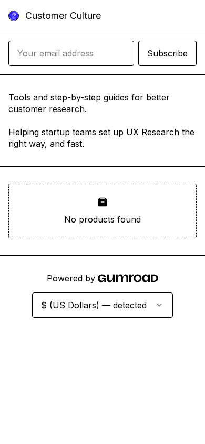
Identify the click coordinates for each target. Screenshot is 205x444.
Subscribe (167, 53)
